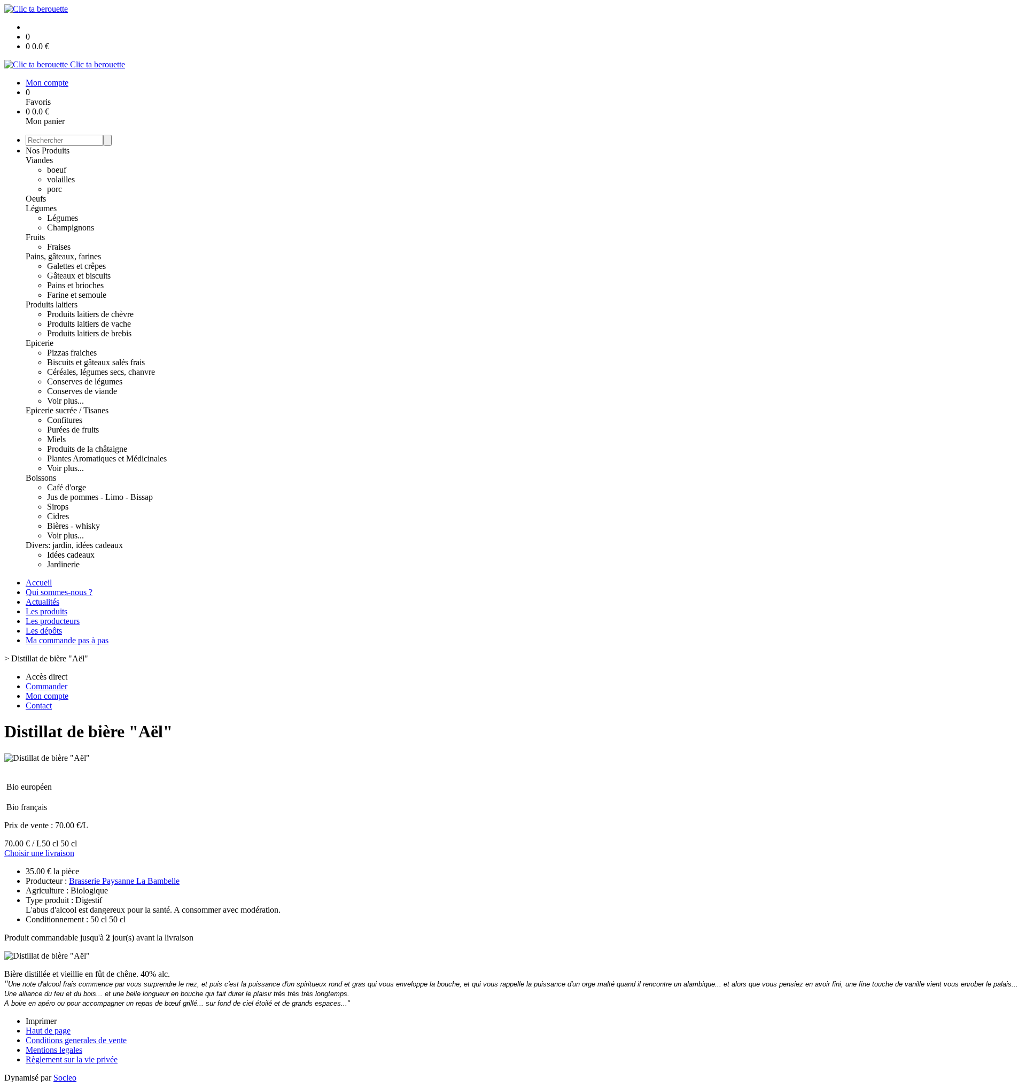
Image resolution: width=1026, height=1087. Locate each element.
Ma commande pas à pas (67, 640)
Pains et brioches (75, 285)
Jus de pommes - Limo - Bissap (100, 497)
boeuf (56, 169)
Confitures (64, 420)
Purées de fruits (73, 429)
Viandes (39, 160)
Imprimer (41, 1021)
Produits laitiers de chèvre (90, 314)
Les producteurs (53, 621)
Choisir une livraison (39, 853)
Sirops (57, 506)
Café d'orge (66, 487)
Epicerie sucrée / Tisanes (67, 410)
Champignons (70, 227)
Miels (56, 439)
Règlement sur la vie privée (72, 1059)
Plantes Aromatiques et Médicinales (107, 458)
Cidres (58, 516)
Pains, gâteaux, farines (63, 256)
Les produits (46, 611)
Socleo (64, 1077)
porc (54, 189)
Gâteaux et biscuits (79, 275)
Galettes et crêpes (76, 266)
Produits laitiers (51, 304)
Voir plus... (65, 400)
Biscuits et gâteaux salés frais (96, 362)
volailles (61, 179)
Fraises (59, 246)
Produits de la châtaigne (87, 448)
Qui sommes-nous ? (59, 592)
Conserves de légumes (84, 381)
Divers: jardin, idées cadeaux (74, 545)
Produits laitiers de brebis (89, 333)
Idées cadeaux (71, 554)
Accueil (39, 582)
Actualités (42, 601)
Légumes (41, 208)
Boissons (41, 477)
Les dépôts (44, 630)
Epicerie (39, 343)
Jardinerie (63, 564)
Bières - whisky (73, 525)
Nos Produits (47, 150)
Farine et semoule (76, 294)
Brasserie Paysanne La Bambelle (124, 880)
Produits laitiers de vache (89, 323)
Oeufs (36, 198)
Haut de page (48, 1030)
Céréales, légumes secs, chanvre (101, 371)
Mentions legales (54, 1049)
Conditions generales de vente (76, 1040)
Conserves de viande (82, 391)
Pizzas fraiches (72, 352)
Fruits (35, 237)
